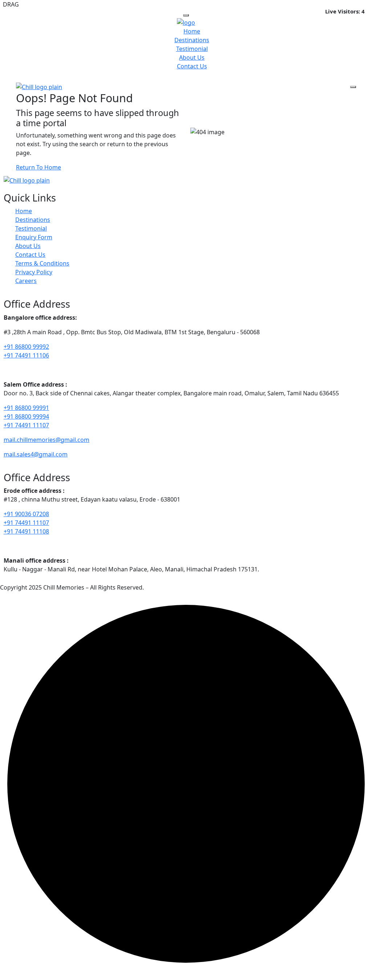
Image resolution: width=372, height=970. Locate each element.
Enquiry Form (33, 237)
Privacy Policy (33, 272)
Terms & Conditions (42, 263)
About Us (192, 57)
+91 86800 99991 (26, 408)
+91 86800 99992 (26, 347)
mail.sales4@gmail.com (36, 454)
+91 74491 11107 (26, 425)
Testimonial (192, 49)
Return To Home (38, 167)
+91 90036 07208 (26, 514)
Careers (26, 281)
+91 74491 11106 (26, 355)
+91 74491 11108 (26, 531)
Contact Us (192, 66)
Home (191, 31)
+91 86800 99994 (26, 416)
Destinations (191, 40)
